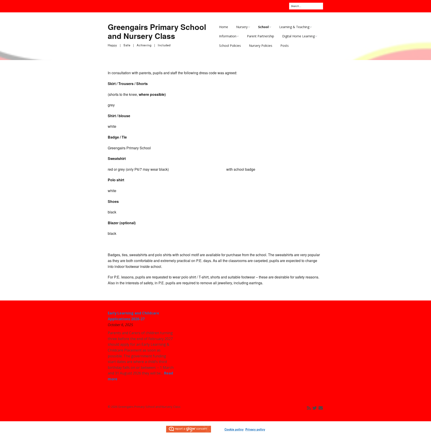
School (263, 27)
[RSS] (309, 408)
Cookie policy (234, 429)
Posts (284, 45)
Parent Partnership (260, 36)
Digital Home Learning (298, 36)
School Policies (230, 45)
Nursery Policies (260, 45)
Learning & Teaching (294, 27)
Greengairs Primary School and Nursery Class (157, 31)
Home (223, 27)
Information (227, 36)
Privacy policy (255, 429)
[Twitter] (314, 408)
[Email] (320, 408)
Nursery (242, 27)
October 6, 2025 (120, 324)
